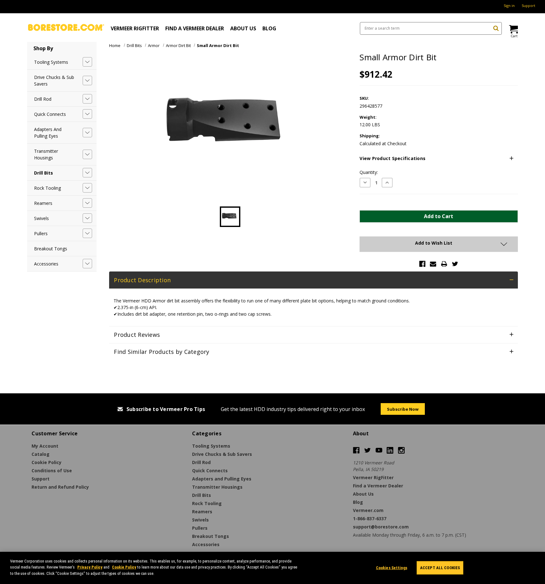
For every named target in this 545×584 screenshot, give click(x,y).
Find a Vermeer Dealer (194, 28)
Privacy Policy (90, 567)
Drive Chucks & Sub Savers (54, 80)
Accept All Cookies (440, 567)
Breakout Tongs (50, 249)
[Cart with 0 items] (513, 29)
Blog (269, 28)
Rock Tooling (47, 188)
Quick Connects (50, 114)
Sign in (509, 5)
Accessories (46, 264)
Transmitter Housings (46, 154)
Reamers (43, 203)
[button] (439, 158)
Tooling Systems (51, 62)
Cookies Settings (391, 567)
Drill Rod (42, 99)
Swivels (41, 218)
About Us (243, 28)
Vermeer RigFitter (135, 28)
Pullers (41, 233)
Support (528, 5)
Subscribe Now (403, 409)
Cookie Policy (124, 567)
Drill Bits (43, 173)
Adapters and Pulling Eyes (48, 132)
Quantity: (369, 172)
